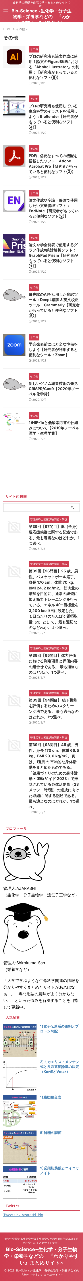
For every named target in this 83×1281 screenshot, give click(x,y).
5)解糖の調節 (51, 1132)
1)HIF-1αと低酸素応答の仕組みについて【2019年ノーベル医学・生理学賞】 (54, 427)
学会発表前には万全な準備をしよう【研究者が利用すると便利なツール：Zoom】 (53, 349)
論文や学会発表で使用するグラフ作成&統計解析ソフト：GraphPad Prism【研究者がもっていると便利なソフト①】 (53, 255)
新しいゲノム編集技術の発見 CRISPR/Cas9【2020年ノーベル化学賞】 (54, 388)
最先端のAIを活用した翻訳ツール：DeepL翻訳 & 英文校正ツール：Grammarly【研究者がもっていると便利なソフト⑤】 (54, 305)
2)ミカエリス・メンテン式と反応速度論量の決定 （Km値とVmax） (59, 1066)
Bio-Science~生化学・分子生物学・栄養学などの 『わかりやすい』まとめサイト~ (41, 16)
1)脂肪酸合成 (50, 1097)
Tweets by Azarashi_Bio (23, 1215)
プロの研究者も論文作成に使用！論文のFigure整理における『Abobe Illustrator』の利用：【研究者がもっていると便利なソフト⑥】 (54, 67)
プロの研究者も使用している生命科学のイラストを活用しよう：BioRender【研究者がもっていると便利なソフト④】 (53, 116)
